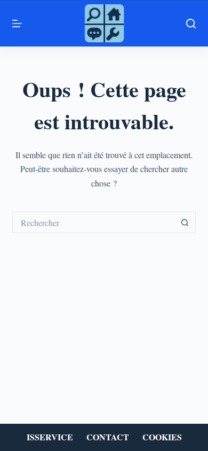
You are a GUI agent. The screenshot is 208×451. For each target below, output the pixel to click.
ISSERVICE (50, 437)
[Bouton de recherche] (185, 222)
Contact (107, 437)
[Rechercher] (191, 23)
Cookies (162, 437)
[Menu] (17, 23)
